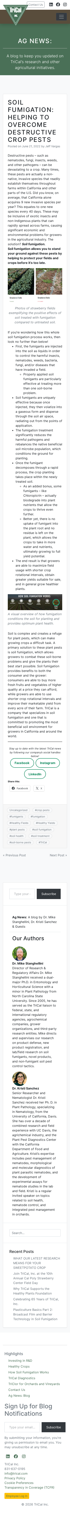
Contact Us (36, 4)
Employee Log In (16, 1496)
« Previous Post (14, 855)
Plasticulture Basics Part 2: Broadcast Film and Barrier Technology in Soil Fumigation (35, 1314)
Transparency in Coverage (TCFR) (29, 1487)
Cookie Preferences (18, 1483)
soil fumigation (43, 829)
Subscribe (48, 894)
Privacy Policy (14, 1478)
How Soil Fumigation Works (28, 1372)
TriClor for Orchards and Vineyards (34, 1384)
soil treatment (41, 835)
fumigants (17, 816)
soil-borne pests (21, 842)
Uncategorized (18, 810)
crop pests (43, 810)
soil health (17, 835)
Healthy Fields (19, 822)
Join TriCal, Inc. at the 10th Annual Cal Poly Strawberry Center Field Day (33, 1278)
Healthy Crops (19, 1366)
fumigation (38, 816)
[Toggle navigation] (61, 17)
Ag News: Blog (19, 1395)
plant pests (18, 829)
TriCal (43, 842)
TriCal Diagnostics (21, 1378)
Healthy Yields (46, 822)
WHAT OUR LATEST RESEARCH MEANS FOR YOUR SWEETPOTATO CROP (36, 1263)
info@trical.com (16, 1473)
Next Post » (58, 855)
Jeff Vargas (52, 146)
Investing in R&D (20, 1360)
